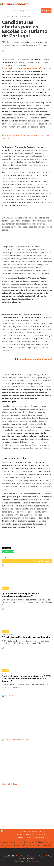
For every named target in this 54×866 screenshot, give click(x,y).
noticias (7, 557)
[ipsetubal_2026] (27, 804)
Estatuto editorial (36, 831)
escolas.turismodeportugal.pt (36, 359)
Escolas (48, 561)
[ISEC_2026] (27, 715)
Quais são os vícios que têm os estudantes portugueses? (20, 595)
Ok (3, 864)
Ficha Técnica (21, 831)
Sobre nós (30, 834)
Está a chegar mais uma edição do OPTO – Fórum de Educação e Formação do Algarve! (26, 679)
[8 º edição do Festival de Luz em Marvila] (27, 620)
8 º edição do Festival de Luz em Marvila (26, 637)
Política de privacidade (36, 838)
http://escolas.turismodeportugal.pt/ (23, 68)
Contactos (19, 834)
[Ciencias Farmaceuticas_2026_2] (27, 760)
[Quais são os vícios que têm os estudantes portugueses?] (27, 577)
